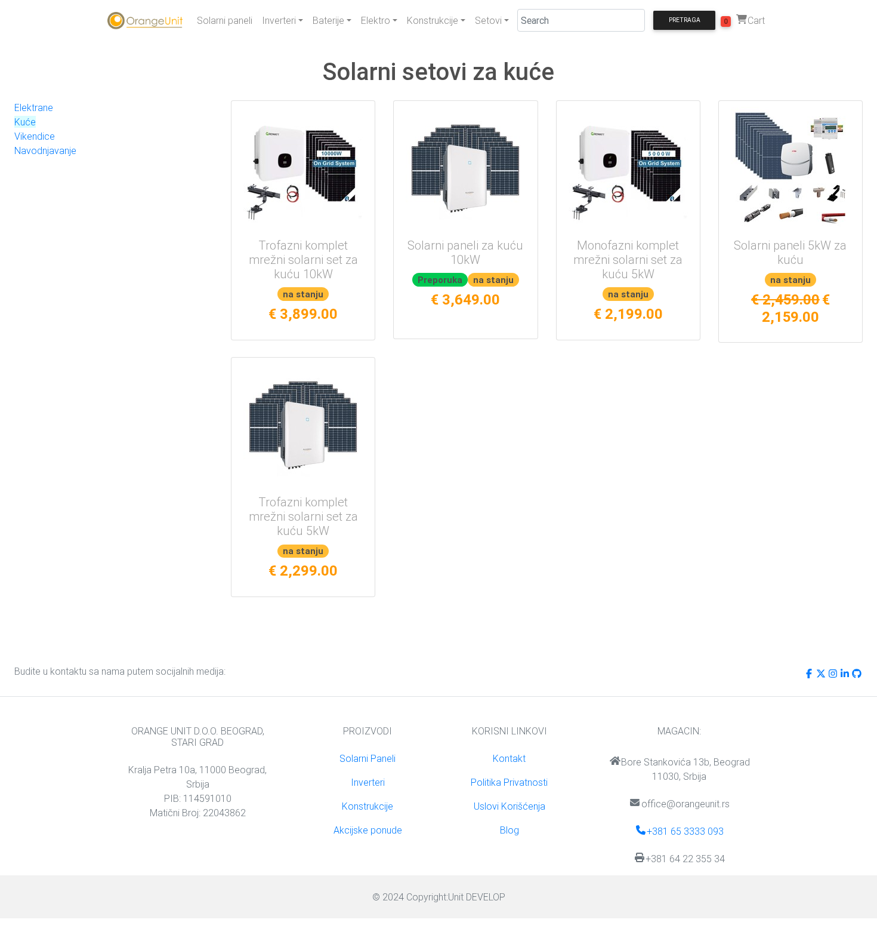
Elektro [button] (375, 20)
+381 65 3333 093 (685, 831)
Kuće (25, 122)
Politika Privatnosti (509, 782)
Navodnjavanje (45, 150)
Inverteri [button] (279, 20)
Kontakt (509, 758)
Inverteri (368, 782)
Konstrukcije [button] (432, 20)
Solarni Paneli (367, 758)
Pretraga (684, 20)
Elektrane (33, 107)
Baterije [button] (328, 20)
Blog (509, 830)
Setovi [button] (488, 20)
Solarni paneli (224, 20)
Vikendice (34, 136)
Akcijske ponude (367, 830)
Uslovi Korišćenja (509, 806)
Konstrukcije (367, 806)
